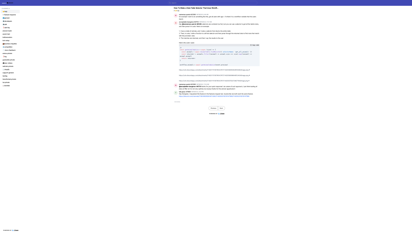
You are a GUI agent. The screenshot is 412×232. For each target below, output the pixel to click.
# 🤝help (176, 10)
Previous (213, 108)
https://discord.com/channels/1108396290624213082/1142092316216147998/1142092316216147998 (214, 96)
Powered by (7, 230)
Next (221, 108)
